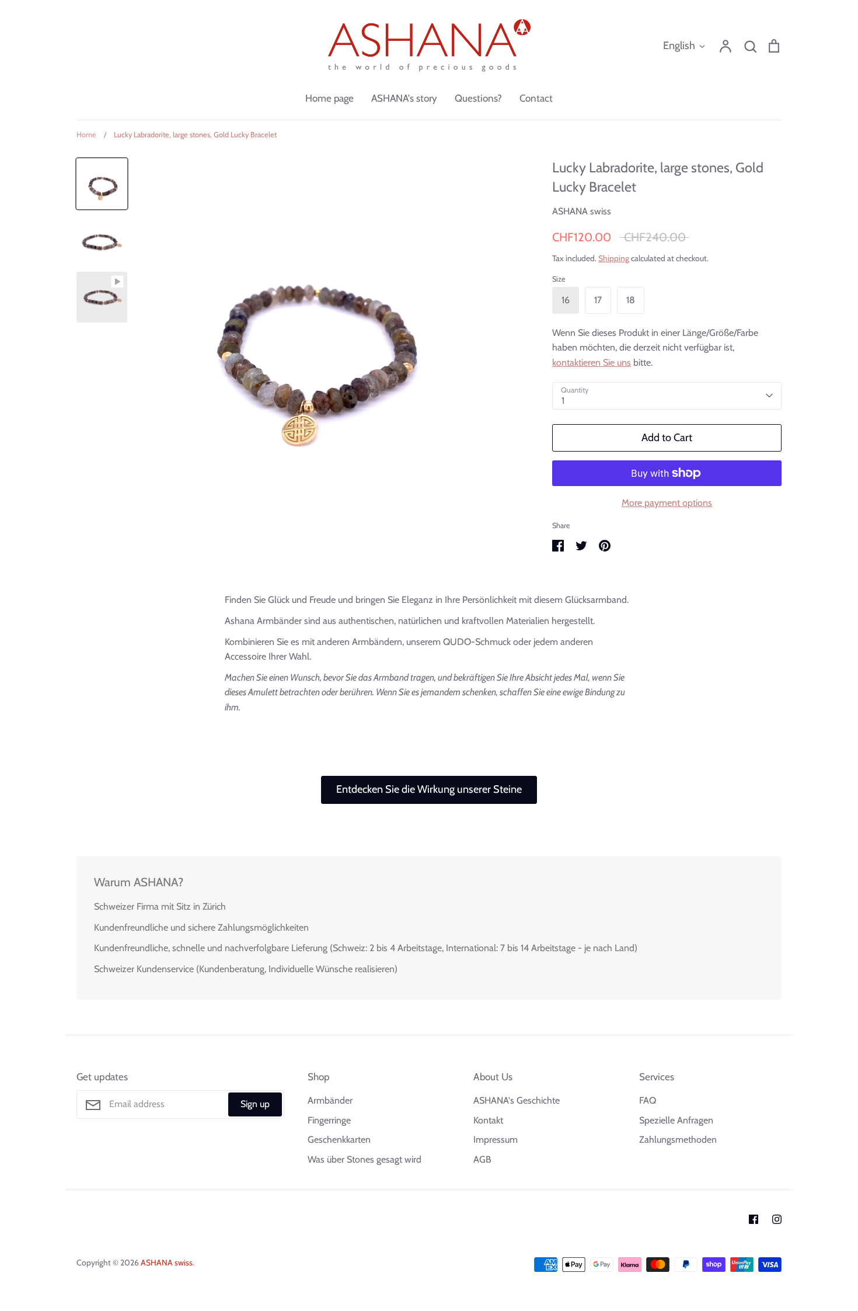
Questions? (478, 98)
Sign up (255, 1103)
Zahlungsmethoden (678, 1139)
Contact (536, 98)
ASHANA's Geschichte (516, 1100)
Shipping (613, 258)
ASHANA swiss (581, 211)
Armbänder (330, 1100)
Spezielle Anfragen (676, 1120)
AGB (482, 1159)
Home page (329, 98)
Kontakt (488, 1120)
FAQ (647, 1100)
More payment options (667, 502)
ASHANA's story (404, 98)
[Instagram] (777, 1219)
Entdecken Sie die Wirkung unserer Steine (429, 789)
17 (598, 300)
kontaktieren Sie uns (591, 362)
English (679, 45)
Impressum (495, 1139)
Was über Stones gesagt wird (364, 1159)
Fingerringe (329, 1120)
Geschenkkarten (339, 1139)
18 (630, 300)
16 (565, 300)
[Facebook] (753, 1219)
